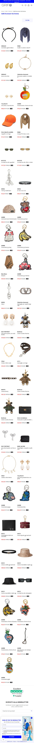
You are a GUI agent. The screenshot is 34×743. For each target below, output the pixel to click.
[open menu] (31, 5)
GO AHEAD (11, 736)
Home (2, 11)
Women (10, 11)
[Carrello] (28, 5)
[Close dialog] (31, 718)
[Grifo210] (6, 6)
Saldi (6, 11)
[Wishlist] (25, 5)
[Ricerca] (22, 5)
